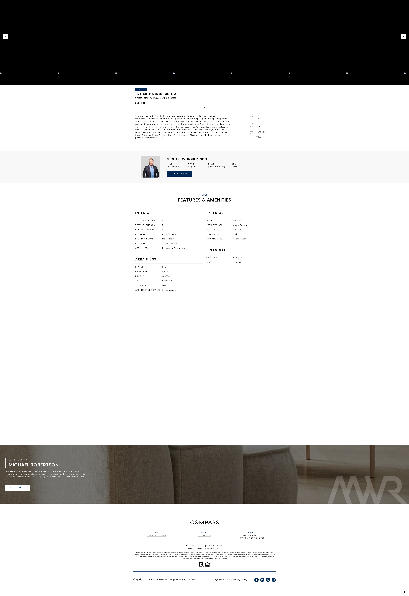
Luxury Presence (188, 580)
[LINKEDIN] (262, 580)
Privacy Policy (239, 580)
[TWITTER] (268, 580)
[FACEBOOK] (256, 580)
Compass (215, 552)
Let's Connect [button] (17, 488)
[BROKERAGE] (274, 580)
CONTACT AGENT (179, 174)
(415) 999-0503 (195, 167)
